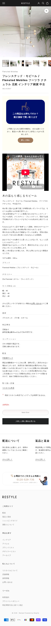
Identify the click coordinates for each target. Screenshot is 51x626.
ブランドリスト (8, 547)
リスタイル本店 (8, 388)
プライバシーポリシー (10, 601)
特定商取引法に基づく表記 (12, 605)
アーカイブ (6, 555)
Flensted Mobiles (10, 72)
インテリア (6, 540)
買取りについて (8, 525)
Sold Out (25, 412)
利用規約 (5, 597)
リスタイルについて (10, 570)
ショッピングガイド (10, 521)
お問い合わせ (36, 303)
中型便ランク (7, 358)
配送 (4, 513)
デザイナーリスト (9, 551)
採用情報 (5, 578)
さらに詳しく (7, 459)
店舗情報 (5, 574)
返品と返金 (6, 517)
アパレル (5, 544)
